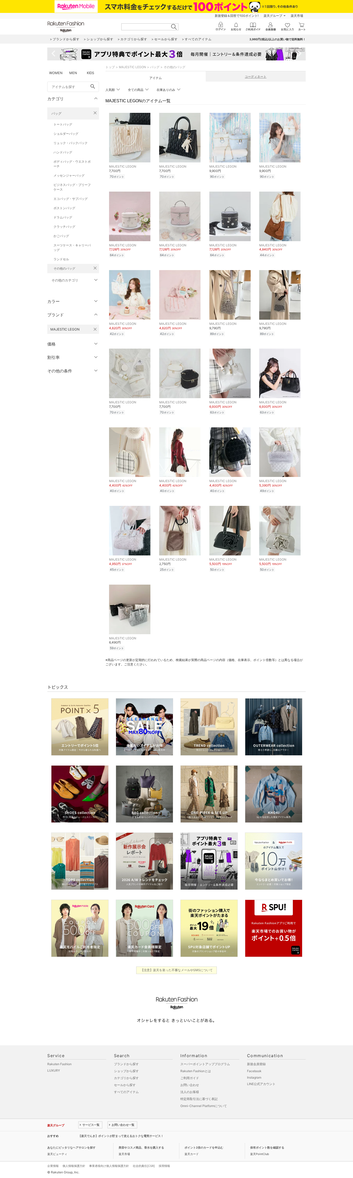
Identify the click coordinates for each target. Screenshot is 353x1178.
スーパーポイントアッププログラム (205, 1064)
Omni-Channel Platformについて (203, 1106)
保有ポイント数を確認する (267, 1147)
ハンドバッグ (62, 152)
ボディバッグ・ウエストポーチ (72, 164)
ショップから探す (126, 1071)
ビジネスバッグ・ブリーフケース (72, 187)
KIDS (90, 73)
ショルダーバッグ (65, 134)
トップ (110, 67)
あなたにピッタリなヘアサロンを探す (71, 1147)
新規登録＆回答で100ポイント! (236, 16)
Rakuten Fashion (59, 1064)
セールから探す (125, 1085)
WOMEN (56, 73)
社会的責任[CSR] (144, 1166)
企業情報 (53, 1166)
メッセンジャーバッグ (69, 175)
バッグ (56, 113)
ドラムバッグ (62, 217)
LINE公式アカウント (261, 1084)
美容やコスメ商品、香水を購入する (141, 1147)
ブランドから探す (126, 1064)
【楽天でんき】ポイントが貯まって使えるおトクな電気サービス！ (121, 1136)
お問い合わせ (189, 1085)
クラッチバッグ (64, 227)
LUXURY (53, 1070)
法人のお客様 (189, 1092)
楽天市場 (297, 16)
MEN (73, 73)
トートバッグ (62, 124)
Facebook (254, 1071)
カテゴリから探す (126, 1078)
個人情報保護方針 (74, 1166)
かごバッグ (61, 236)
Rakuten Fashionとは (195, 1071)
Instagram (254, 1077)
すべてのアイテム (126, 1092)
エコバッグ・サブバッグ (70, 199)
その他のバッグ (64, 268)
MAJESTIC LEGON (132, 67)
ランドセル (61, 259)
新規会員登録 (256, 1064)
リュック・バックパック (70, 143)
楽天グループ (273, 16)
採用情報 (164, 1166)
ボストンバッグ (64, 208)
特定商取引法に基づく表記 (199, 1099)
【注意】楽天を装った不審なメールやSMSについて (177, 970)
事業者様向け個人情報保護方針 (109, 1166)
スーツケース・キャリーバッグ (72, 247)
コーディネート (255, 76)
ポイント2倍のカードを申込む (204, 1147)
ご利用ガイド (189, 1078)
